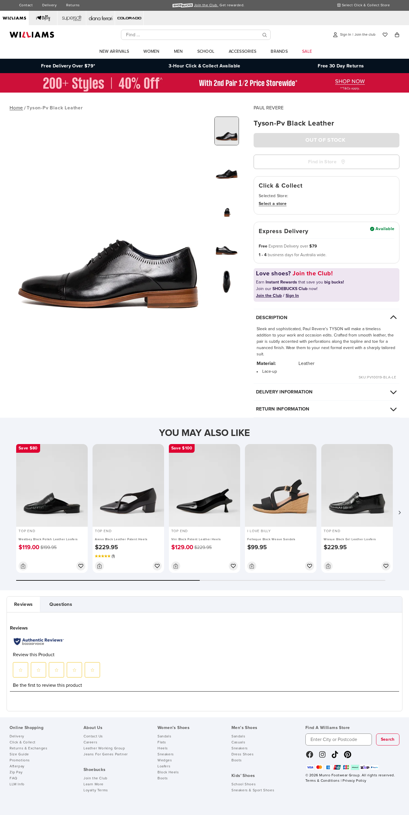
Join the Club (95, 778)
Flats (161, 742)
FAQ (13, 778)
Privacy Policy (354, 781)
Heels (162, 748)
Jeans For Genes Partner (106, 754)
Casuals (238, 742)
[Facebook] (309, 756)
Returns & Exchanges (28, 748)
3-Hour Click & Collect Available (204, 66)
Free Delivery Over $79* (68, 66)
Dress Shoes (242, 754)
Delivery (49, 5)
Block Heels (168, 772)
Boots (162, 778)
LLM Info (17, 784)
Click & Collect (23, 742)
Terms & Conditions (322, 781)
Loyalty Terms (96, 790)
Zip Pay (16, 772)
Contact (26, 5)
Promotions (20, 760)
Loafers (163, 766)
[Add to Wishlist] (81, 566)
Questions (60, 604)
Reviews (23, 604)
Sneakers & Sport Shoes (252, 790)
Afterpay (17, 766)
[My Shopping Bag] (397, 34)
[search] (264, 35)
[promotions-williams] (204, 91)
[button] (399, 512)
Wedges (164, 760)
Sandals (164, 736)
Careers (90, 742)
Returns (73, 5)
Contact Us (93, 736)
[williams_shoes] (347, 756)
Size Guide (19, 754)
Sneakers (165, 754)
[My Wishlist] (385, 34)
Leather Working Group (104, 748)
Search (388, 739)
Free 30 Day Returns (341, 66)
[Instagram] (322, 756)
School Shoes (243, 784)
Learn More (94, 784)
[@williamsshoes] (335, 756)
